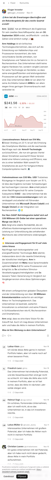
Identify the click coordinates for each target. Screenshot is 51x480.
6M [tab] (10, 108)
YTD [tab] (15, 108)
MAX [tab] (28, 108)
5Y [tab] (23, 108)
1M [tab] (6, 108)
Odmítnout (9, 476)
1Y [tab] (19, 108)
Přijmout (22, 476)
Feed (12, 3)
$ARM (11, 29)
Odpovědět (19, 361)
